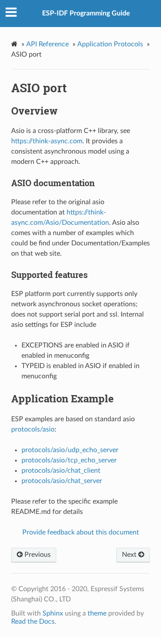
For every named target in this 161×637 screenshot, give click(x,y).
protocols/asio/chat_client (60, 470)
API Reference (47, 44)
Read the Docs (33, 621)
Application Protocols (110, 44)
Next (130, 554)
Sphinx (53, 613)
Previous (37, 554)
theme (97, 613)
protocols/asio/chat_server (61, 480)
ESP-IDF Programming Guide (86, 13)
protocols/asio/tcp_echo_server (69, 460)
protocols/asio (33, 429)
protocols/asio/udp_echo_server (69, 450)
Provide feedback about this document (80, 532)
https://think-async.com (46, 141)
